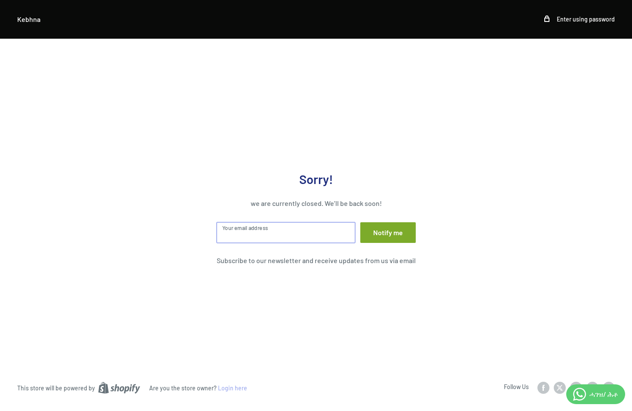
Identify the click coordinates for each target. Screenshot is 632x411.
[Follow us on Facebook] (543, 387)
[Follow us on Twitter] (560, 387)
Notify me (388, 232)
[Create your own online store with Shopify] (119, 387)
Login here (232, 388)
